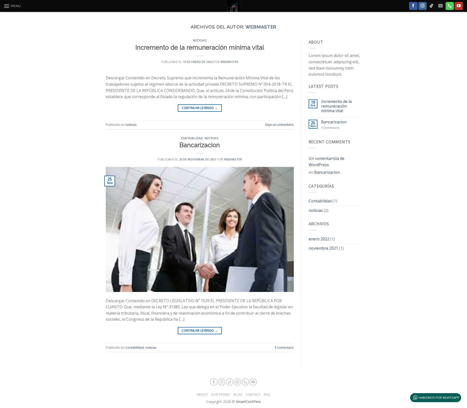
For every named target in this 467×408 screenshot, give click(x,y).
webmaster (260, 26)
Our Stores (221, 394)
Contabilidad (192, 138)
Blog (238, 394)
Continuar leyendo (200, 108)
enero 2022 (319, 239)
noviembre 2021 (323, 248)
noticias (200, 40)
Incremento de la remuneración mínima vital (199, 47)
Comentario (284, 347)
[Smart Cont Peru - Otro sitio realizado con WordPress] (233, 6)
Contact (253, 394)
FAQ (267, 394)
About (202, 394)
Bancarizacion (200, 145)
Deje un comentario (279, 124)
